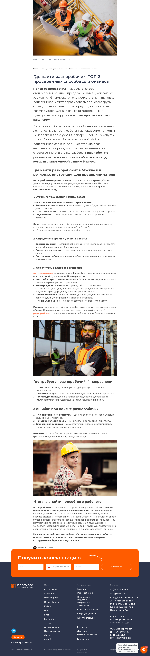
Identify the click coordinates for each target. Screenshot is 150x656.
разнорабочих (42, 313)
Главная (36, 69)
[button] (18, 637)
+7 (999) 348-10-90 (119, 589)
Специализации (84, 585)
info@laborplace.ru (120, 593)
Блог (42, 69)
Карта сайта (82, 653)
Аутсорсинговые (43, 273)
